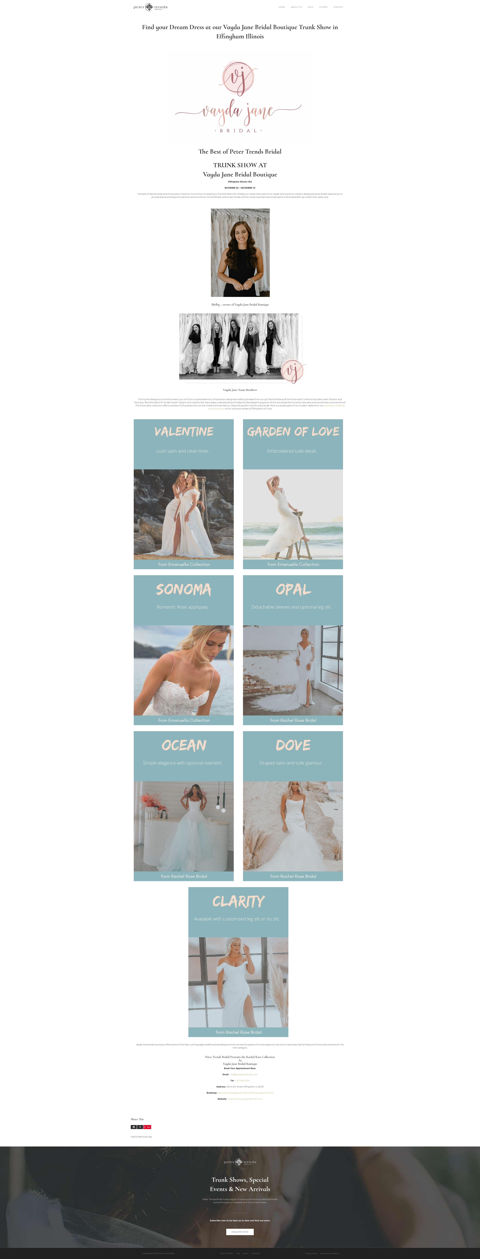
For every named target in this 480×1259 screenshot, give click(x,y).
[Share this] (134, 1127)
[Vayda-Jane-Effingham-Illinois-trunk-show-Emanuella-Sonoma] (185, 650)
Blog (150, 1137)
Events (145, 1137)
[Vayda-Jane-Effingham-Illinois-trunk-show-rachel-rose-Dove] (294, 806)
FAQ (238, 1253)
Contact (255, 1253)
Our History (226, 1253)
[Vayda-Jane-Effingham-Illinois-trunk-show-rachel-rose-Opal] (294, 650)
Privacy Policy (311, 1253)
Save (148, 1127)
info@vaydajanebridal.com (243, 1074)
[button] (303, 7)
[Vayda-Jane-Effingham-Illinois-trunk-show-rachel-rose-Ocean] (185, 806)
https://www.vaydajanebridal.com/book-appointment (245, 1093)
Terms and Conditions (329, 1253)
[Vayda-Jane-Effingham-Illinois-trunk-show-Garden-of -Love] (294, 494)
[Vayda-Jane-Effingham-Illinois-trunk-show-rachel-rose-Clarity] (240, 962)
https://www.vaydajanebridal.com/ (244, 1099)
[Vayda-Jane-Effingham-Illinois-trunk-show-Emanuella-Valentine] (185, 494)
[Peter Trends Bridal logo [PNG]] (150, 7)
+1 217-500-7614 (242, 1080)
